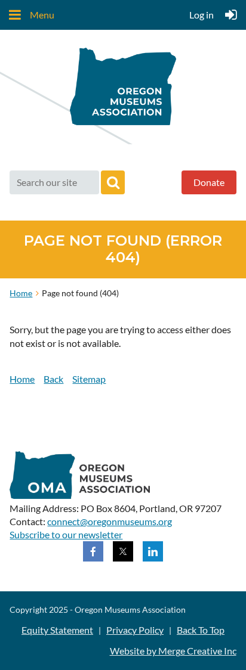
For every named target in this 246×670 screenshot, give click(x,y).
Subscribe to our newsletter (66, 534)
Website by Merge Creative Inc (173, 650)
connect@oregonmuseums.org (109, 521)
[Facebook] (93, 551)
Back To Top (201, 629)
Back (53, 378)
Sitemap (89, 378)
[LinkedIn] (153, 551)
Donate (209, 182)
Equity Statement (57, 629)
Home (21, 293)
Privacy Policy (135, 629)
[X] (123, 551)
